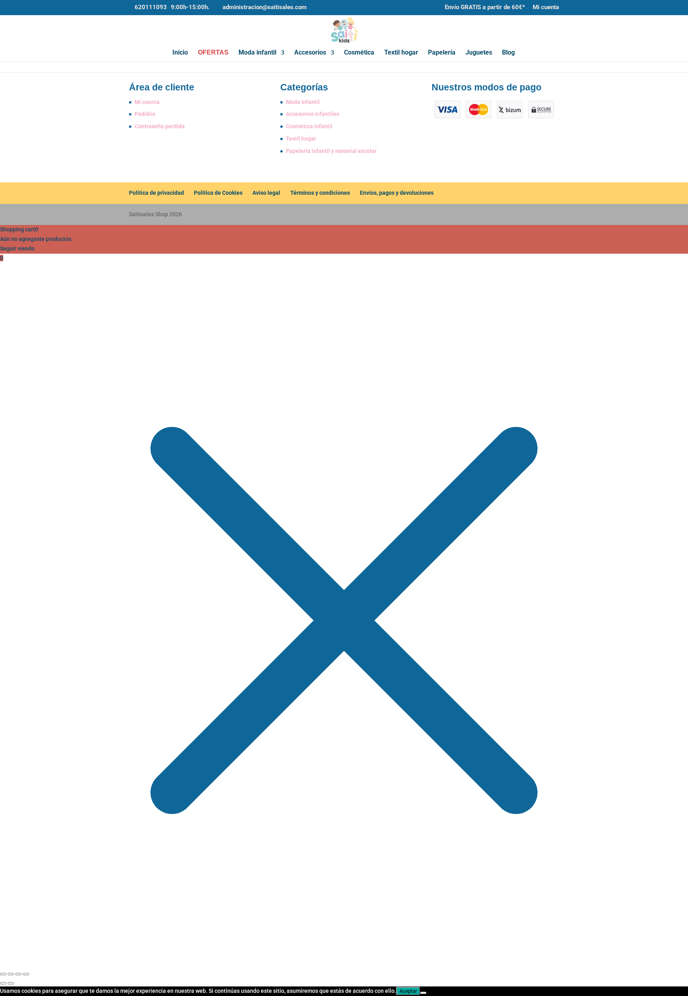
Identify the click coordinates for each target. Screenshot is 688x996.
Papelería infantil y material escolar (331, 151)
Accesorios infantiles (312, 114)
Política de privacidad (156, 193)
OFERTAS (213, 53)
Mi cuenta (546, 7)
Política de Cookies (218, 193)
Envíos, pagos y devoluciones (397, 193)
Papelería (441, 53)
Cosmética (359, 53)
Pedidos (145, 114)
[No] (423, 993)
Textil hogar (401, 53)
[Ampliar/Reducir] (3, 974)
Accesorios (310, 53)
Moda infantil (257, 53)
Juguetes (478, 53)
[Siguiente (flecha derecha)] (11, 983)
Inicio (180, 53)
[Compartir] (18, 974)
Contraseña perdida (160, 126)
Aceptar (408, 991)
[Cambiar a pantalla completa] (11, 974)
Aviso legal (266, 193)
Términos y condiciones (320, 193)
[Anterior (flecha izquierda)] (3, 983)
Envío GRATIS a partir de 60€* (485, 7)
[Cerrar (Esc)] (26, 974)
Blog (508, 53)
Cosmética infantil (309, 126)
